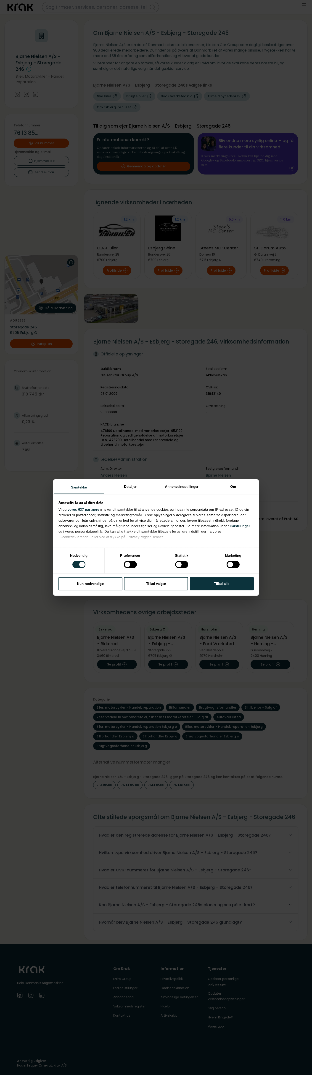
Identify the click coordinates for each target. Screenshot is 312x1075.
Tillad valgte (156, 584)
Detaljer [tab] (130, 486)
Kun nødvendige (90, 584)
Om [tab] (233, 486)
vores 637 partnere (83, 509)
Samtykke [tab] (79, 487)
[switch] (130, 564)
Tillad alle (221, 584)
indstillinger (240, 526)
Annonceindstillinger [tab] (182, 486)
